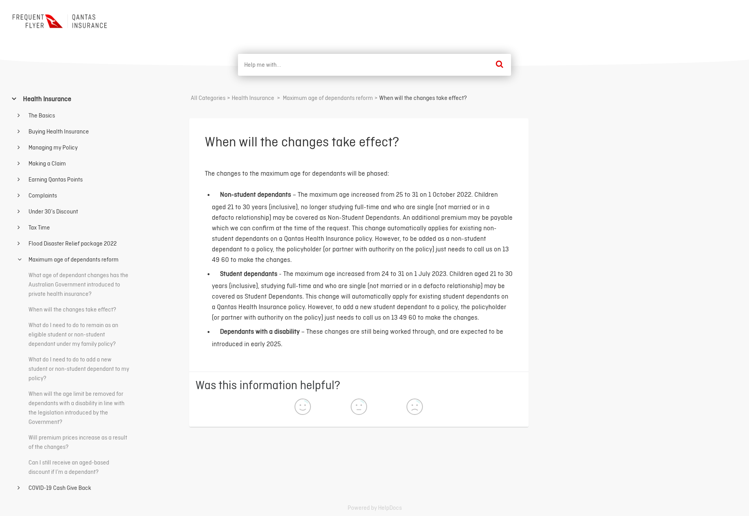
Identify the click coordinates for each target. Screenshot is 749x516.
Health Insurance (46, 98)
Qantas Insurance (709, 19)
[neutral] (359, 407)
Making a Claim (46, 163)
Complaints (42, 195)
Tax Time (38, 227)
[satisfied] (303, 407)
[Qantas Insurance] (61, 21)
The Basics (41, 115)
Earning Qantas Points (55, 179)
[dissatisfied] (415, 407)
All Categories (208, 98)
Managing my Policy (52, 147)
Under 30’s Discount (52, 211)
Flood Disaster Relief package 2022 (72, 243)
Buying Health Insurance (58, 131)
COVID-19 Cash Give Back (59, 488)
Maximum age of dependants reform (73, 259)
